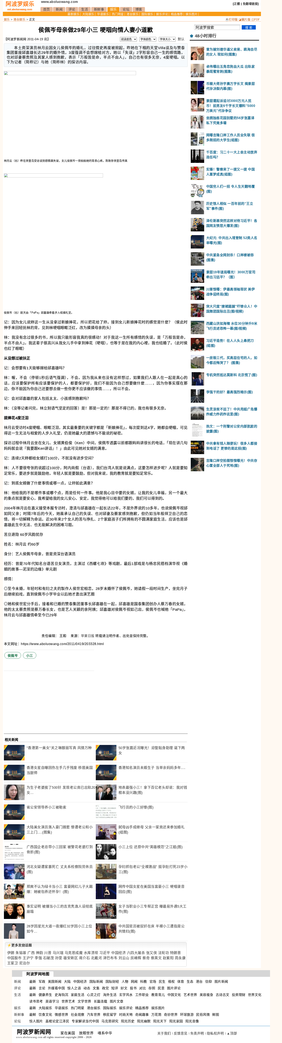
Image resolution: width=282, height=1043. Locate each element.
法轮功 (163, 953)
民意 (161, 988)
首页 (46, 9)
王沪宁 (28, 958)
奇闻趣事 (142, 1014)
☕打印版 (231, 19)
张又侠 (151, 953)
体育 (180, 981)
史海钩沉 (61, 995)
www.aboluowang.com (59, 2)
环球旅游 (187, 1014)
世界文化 (255, 995)
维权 (171, 981)
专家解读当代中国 (85, 1021)
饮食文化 (45, 1014)
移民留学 (110, 1014)
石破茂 (48, 958)
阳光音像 (192, 1021)
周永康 (180, 958)
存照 (151, 988)
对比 (142, 988)
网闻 (134, 981)
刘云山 (123, 958)
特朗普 (175, 953)
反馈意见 (180, 1033)
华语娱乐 (103, 14)
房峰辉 (135, 958)
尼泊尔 (24, 963)
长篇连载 (100, 1001)
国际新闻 (96, 981)
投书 (133, 988)
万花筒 (156, 1014)
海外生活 (110, 995)
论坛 (126, 9)
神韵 (39, 953)
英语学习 (52, 1001)
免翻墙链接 (250, 3)
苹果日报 (88, 636)
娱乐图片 (192, 14)
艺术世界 (190, 995)
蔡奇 (146, 958)
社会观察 (77, 1014)
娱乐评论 (162, 14)
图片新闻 (221, 981)
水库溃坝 (91, 953)
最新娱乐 (73, 14)
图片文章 (116, 1001)
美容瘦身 (206, 995)
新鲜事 (99, 9)
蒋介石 (84, 958)
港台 (199, 981)
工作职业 (142, 995)
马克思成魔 (74, 953)
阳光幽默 (144, 1021)
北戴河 (96, 958)
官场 (152, 981)
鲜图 (215, 1014)
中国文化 (174, 995)
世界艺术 (68, 1001)
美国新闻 (55, 981)
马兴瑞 (58, 953)
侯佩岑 (13, 655)
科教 (143, 981)
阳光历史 (128, 1021)
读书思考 (36, 1001)
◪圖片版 (244, 19)
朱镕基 (20, 953)
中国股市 (14, 958)
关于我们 (164, 1033)
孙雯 (58, 958)
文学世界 (84, 1001)
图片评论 (174, 988)
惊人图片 (36, 1021)
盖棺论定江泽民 (57, 1021)
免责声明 (197, 1033)
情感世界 (61, 1014)
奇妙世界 (171, 1014)
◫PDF (255, 19)
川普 (47, 953)
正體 (237, 3)
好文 (124, 988)
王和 (63, 636)
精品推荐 (177, 14)
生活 (84, 9)
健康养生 (45, 995)
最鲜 (32, 1014)
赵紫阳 (168, 958)
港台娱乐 (133, 14)
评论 (72, 9)
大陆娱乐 (88, 14)
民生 (162, 981)
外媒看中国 (56, 988)
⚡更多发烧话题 (19, 945)
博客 (138, 9)
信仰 (208, 981)
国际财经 (112, 981)
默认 (181, 39)
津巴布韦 (110, 958)
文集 (96, 988)
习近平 (104, 953)
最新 (32, 981)
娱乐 (113, 9)
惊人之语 (74, 988)
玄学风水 (126, 995)
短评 (114, 988)
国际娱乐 (147, 14)
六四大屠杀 (136, 953)
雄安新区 (70, 958)
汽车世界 (94, 1014)
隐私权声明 (215, 1033)
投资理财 (238, 995)
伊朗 (10, 953)
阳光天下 (160, 1021)
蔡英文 (156, 958)
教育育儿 (158, 995)
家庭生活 (77, 995)
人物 (125, 981)
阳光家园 (176, 1021)
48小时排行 (206, 36)
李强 (38, 958)
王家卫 (12, 963)
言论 (42, 988)
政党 (105, 988)
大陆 (67, 981)
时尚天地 (126, 1014)
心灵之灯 (94, 995)
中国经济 (118, 953)
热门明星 (118, 14)
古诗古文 (222, 995)
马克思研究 (109, 1021)
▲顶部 (232, 1033)
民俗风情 (203, 1014)
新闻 (59, 9)
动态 (86, 988)
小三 (29, 655)
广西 (31, 953)
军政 (42, 981)
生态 (190, 981)
